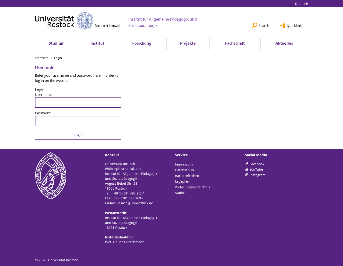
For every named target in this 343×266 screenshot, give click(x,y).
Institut (97, 43)
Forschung (141, 43)
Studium (56, 43)
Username (43, 94)
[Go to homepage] (78, 21)
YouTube (256, 169)
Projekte (188, 43)
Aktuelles (284, 43)
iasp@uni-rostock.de (137, 203)
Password (43, 113)
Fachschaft (235, 43)
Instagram (258, 175)
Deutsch (301, 3)
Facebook (257, 164)
